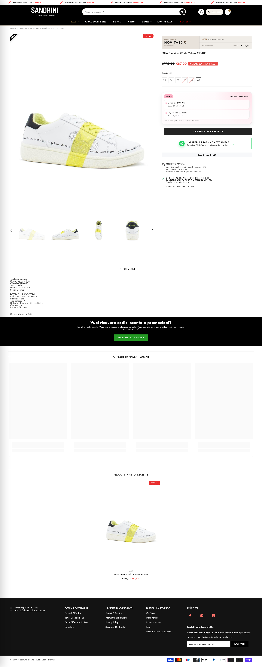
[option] (82, 121)
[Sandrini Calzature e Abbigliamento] (44, 11)
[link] (38, 446)
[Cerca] (182, 12)
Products (23, 29)
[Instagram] (202, 616)
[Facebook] (190, 616)
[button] (11, 230)
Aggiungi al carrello (208, 131)
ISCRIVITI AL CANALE (131, 337)
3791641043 (32, 607)
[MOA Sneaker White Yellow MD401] (131, 524)
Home (13, 29)
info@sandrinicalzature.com (32, 610)
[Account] (201, 12)
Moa (131, 571)
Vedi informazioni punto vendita (180, 186)
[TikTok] (213, 616)
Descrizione (128, 269)
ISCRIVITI (239, 643)
